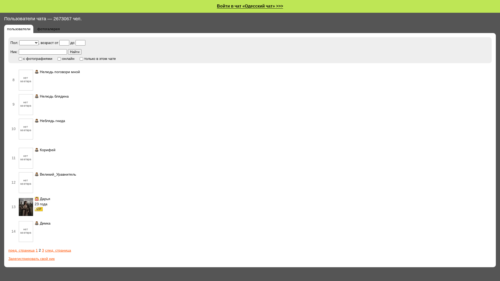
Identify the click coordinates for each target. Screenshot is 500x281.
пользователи (18, 29)
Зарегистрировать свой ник (31, 259)
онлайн (67, 58)
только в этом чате (99, 58)
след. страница (58, 250)
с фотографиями (37, 58)
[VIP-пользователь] (39, 210)
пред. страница (21, 250)
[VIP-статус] (37, 199)
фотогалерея (48, 29)
